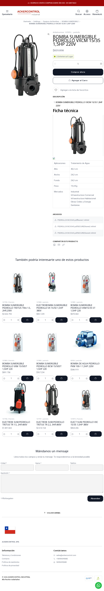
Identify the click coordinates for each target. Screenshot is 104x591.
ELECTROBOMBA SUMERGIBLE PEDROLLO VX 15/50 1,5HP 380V (51, 308)
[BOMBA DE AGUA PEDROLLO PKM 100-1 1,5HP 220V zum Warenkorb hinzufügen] (96, 378)
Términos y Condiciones (11, 555)
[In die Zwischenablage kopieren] (63, 245)
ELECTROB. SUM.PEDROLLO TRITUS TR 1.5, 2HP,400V (16, 423)
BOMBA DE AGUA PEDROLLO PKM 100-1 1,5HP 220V (85, 365)
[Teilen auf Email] (59, 245)
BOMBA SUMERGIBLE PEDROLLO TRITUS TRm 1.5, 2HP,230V (16, 308)
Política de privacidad (10, 565)
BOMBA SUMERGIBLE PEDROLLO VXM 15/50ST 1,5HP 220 (14, 366)
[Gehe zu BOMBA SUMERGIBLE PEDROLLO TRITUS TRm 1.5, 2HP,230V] (18, 283)
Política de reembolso (10, 562)
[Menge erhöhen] (101, 64)
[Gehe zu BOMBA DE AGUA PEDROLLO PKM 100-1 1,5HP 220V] (86, 341)
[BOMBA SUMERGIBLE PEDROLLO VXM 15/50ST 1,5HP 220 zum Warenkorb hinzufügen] (27, 378)
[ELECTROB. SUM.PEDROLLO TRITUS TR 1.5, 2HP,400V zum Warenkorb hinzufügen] (27, 434)
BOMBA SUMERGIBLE (70, 21)
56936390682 (61, 562)
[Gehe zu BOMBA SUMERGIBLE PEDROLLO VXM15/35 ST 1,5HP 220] (86, 283)
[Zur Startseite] (29, 12)
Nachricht (5, 473)
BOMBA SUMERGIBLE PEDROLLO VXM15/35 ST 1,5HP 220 (83, 308)
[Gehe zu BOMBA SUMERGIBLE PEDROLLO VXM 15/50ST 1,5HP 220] (18, 341)
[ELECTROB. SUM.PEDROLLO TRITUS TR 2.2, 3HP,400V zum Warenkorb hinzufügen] (61, 434)
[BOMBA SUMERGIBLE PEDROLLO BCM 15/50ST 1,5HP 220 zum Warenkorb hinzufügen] (61, 378)
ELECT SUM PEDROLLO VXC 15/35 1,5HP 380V (84, 423)
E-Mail (4, 463)
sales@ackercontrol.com (66, 555)
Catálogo (36, 21)
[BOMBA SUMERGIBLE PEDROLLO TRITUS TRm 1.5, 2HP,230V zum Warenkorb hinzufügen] (27, 320)
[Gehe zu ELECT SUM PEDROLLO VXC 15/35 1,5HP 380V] (86, 400)
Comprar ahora (78, 72)
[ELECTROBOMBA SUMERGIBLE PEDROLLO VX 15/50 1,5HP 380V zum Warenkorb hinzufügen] (61, 320)
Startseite (27, 21)
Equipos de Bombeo (51, 21)
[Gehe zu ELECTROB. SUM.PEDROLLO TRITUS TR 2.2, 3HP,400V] (52, 400)
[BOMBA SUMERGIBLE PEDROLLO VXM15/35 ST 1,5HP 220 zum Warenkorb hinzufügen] (96, 320)
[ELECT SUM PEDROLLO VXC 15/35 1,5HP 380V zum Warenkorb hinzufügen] (96, 434)
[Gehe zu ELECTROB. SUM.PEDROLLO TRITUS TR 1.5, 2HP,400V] (18, 400)
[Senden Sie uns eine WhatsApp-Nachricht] (98, 585)
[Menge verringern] (55, 64)
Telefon (73, 463)
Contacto (5, 559)
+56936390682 (62, 559)
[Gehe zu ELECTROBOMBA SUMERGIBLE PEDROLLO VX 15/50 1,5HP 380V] (52, 283)
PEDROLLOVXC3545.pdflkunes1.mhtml (73, 220)
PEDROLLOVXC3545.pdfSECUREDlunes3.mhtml (77, 233)
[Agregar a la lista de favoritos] (32, 283)
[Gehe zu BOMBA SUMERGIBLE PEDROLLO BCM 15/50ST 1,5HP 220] (52, 341)
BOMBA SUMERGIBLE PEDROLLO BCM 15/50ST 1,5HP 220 (48, 366)
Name (38, 463)
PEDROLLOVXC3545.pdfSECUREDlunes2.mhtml (77, 226)
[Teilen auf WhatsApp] (54, 245)
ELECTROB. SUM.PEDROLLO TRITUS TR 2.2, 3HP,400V (50, 423)
